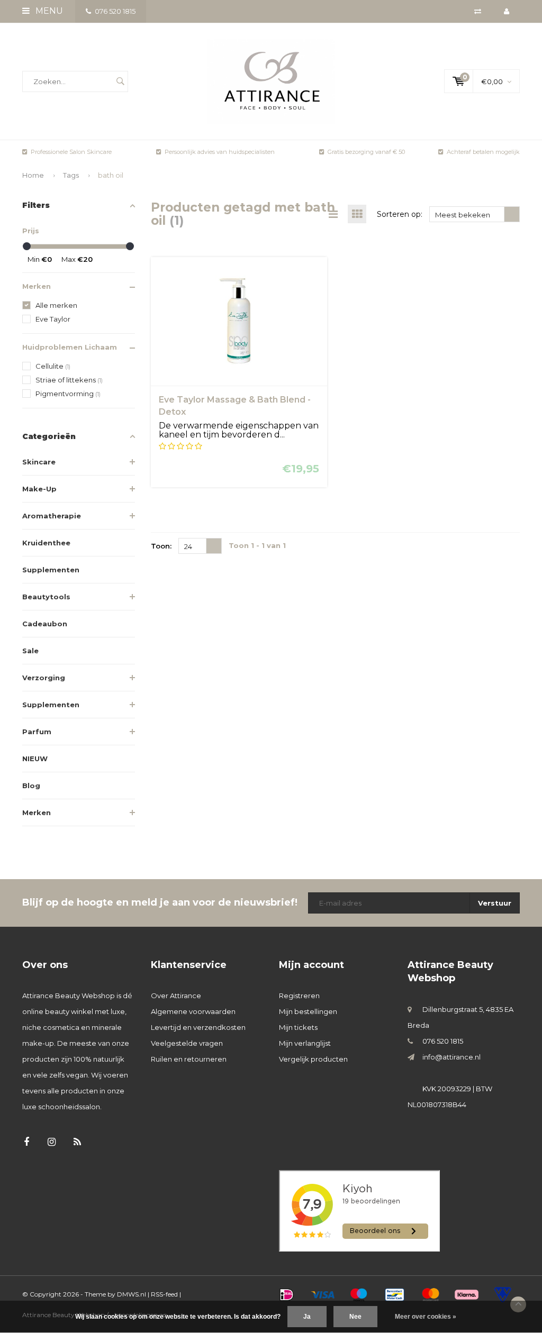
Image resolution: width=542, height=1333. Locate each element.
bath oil (110, 175)
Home (33, 175)
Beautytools (46, 596)
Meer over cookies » (425, 1316)
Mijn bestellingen (308, 1011)
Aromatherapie (51, 516)
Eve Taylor (52, 319)
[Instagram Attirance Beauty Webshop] (52, 1142)
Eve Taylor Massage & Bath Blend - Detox (235, 406)
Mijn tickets (298, 1027)
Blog (31, 785)
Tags (71, 175)
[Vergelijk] (477, 11)
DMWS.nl (131, 1294)
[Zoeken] (120, 81)
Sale (30, 650)
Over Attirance (176, 995)
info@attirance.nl (451, 1057)
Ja (307, 1316)
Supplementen (50, 569)
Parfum (36, 731)
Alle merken (56, 305)
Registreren (299, 995)
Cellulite (52, 366)
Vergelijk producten (313, 1059)
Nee (355, 1316)
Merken (36, 812)
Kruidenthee (46, 542)
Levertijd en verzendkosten (198, 1027)
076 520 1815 (115, 11)
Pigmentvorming (68, 393)
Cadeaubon (44, 623)
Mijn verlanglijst (305, 1043)
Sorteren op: (399, 214)
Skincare (39, 462)
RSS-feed (164, 1294)
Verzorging (43, 677)
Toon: (161, 546)
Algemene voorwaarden (193, 1011)
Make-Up (39, 489)
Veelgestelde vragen (187, 1043)
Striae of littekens (69, 380)
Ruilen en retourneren (189, 1059)
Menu (48, 11)
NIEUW (35, 758)
